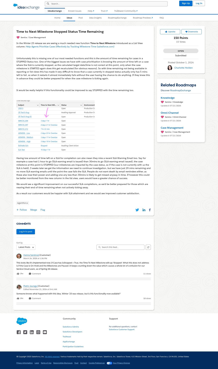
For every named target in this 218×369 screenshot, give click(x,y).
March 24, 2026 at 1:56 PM (35, 258)
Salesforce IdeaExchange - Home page (26, 6)
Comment (36, 274)
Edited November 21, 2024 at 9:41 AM (40, 289)
